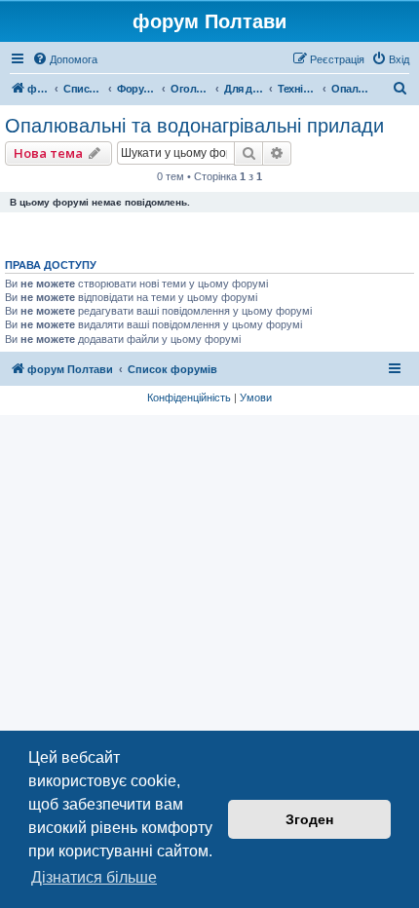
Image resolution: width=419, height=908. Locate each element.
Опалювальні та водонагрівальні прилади (194, 125)
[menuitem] (64, 59)
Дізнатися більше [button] (94, 877)
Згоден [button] (309, 819)
